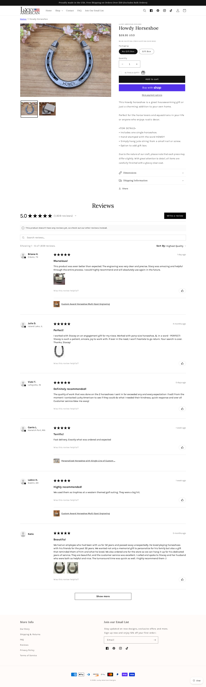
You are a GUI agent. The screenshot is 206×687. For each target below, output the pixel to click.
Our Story (25, 629)
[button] (59, 10)
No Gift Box (128, 51)
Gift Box (146, 51)
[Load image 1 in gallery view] (29, 109)
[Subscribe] (154, 639)
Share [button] (125, 188)
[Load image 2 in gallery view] (47, 109)
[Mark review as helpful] (182, 290)
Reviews (24, 645)
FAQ (22, 639)
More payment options (152, 95)
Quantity (123, 58)
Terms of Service (28, 655)
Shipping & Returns (30, 634)
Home (23, 19)
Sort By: (161, 245)
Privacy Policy (27, 650)
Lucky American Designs (106, 680)
